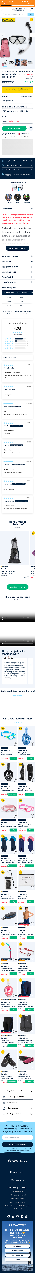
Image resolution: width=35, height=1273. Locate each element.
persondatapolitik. (24, 1150)
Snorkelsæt (14, 71)
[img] (8, 365)
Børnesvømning (17, 1255)
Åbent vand (17, 1246)
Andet (17, 1259)
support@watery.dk (19, 1195)
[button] (2, 35)
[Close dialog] (31, 1222)
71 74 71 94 (19, 1191)
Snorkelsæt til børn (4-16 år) (26, 71)
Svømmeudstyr (17, 1250)
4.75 (17, 328)
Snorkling (7, 71)
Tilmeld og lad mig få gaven (17, 1144)
